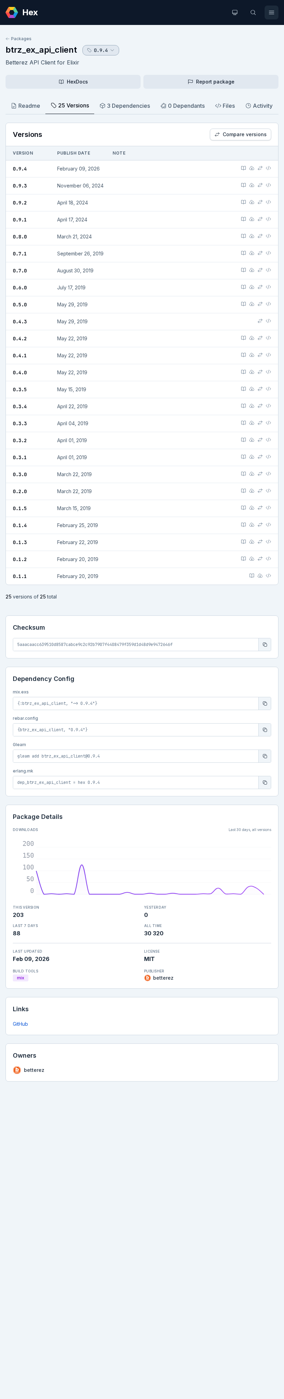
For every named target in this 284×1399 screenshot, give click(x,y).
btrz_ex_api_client (41, 50)
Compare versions (245, 134)
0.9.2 (20, 203)
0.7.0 (20, 271)
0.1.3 (20, 542)
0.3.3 (20, 423)
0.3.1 (20, 457)
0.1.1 (20, 576)
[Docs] (243, 168)
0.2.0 (20, 491)
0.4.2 (20, 338)
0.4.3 (20, 321)
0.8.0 (20, 237)
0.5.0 (20, 304)
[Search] (253, 12)
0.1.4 (20, 525)
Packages (21, 38)
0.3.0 (20, 474)
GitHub (20, 1024)
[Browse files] (268, 168)
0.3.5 (20, 389)
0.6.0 (20, 288)
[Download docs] (252, 168)
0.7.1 (20, 254)
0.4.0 (20, 372)
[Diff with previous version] (260, 168)
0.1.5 (20, 508)
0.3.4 (20, 406)
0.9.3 (20, 186)
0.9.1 (20, 220)
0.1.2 (20, 559)
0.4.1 (20, 355)
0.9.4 (20, 169)
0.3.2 (20, 440)
